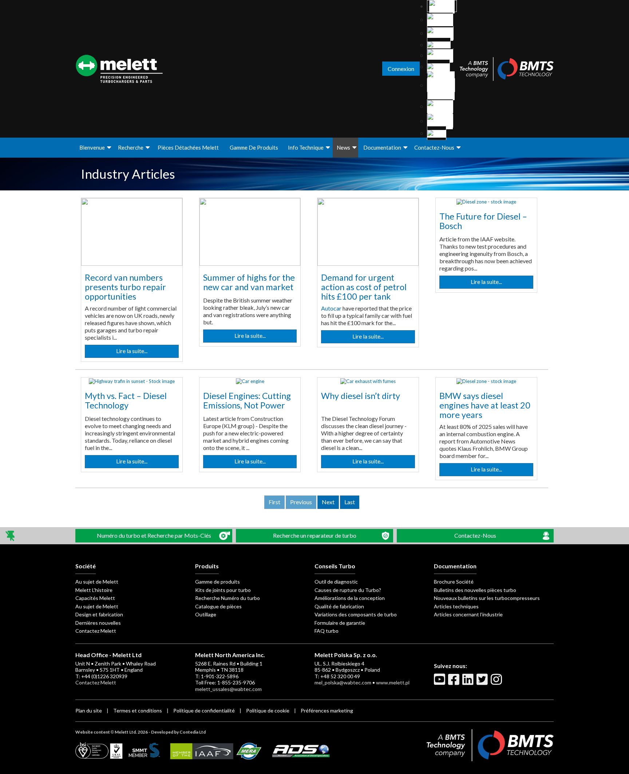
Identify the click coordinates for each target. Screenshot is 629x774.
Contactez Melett (95, 631)
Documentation (382, 147)
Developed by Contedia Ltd (178, 732)
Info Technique (306, 147)
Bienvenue (92, 147)
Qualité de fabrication (339, 606)
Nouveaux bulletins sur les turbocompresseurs (487, 598)
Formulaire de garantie (339, 623)
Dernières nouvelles (98, 623)
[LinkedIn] (468, 682)
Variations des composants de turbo (355, 614)
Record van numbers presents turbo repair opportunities (125, 286)
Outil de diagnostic (336, 581)
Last (349, 501)
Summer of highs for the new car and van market (249, 282)
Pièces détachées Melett (188, 147)
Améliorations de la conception (349, 598)
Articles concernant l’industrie (468, 614)
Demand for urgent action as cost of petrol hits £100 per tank (364, 286)
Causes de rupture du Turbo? (347, 590)
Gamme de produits (254, 147)
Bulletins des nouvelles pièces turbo (475, 590)
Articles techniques (456, 606)
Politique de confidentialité (204, 710)
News (343, 147)
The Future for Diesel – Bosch (483, 221)
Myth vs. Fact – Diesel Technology (126, 400)
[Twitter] (483, 682)
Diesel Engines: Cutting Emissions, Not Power (247, 400)
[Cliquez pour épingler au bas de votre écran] (11, 535)
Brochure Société (454, 581)
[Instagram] (497, 682)
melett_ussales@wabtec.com (228, 689)
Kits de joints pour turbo (223, 590)
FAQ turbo (326, 631)
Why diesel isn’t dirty (360, 396)
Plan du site (88, 710)
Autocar (331, 308)
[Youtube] (440, 682)
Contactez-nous (434, 147)
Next (328, 501)
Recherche (130, 147)
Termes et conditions (137, 710)
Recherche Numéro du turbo (227, 598)
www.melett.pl (393, 682)
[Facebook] (454, 682)
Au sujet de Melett (96, 581)
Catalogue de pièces (218, 606)
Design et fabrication (99, 614)
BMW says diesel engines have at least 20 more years (484, 405)
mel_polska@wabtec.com (342, 682)
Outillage (205, 614)
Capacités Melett (95, 598)
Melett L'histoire (93, 590)
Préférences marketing (327, 710)
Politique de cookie (267, 710)
